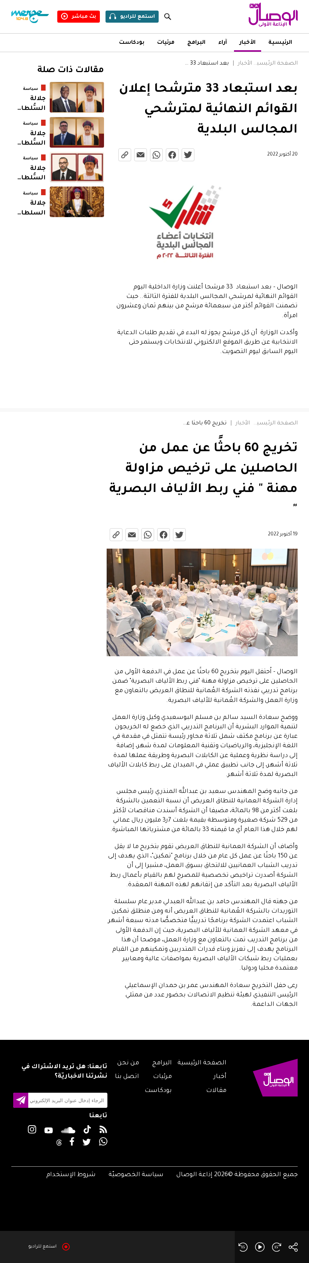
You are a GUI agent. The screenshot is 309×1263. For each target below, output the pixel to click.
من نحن (128, 1063)
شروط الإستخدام (71, 1175)
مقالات (216, 1090)
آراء (222, 43)
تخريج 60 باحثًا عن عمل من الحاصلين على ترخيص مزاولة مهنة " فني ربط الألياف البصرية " (203, 424)
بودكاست (131, 43)
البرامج (196, 43)
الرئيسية (280, 43)
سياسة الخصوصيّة (136, 1175)
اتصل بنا (127, 1076)
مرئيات (165, 43)
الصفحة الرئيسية (276, 64)
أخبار (220, 1076)
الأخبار (247, 43)
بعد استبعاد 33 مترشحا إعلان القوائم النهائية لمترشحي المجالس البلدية (206, 64)
